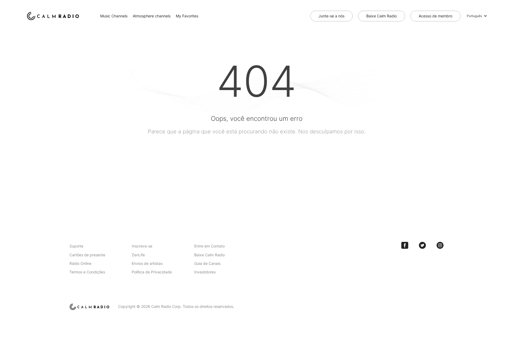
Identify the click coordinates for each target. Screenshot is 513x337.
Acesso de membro (435, 16)
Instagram (440, 245)
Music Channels (113, 16)
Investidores (205, 272)
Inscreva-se (142, 246)
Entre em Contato (209, 246)
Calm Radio (54, 16)
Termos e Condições (87, 272)
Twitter (422, 245)
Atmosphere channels (151, 16)
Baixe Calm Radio (381, 16)
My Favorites (187, 16)
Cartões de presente (87, 255)
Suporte (76, 246)
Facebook (404, 245)
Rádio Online (80, 263)
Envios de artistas (147, 263)
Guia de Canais (207, 263)
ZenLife (138, 255)
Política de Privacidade (152, 272)
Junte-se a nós (331, 16)
